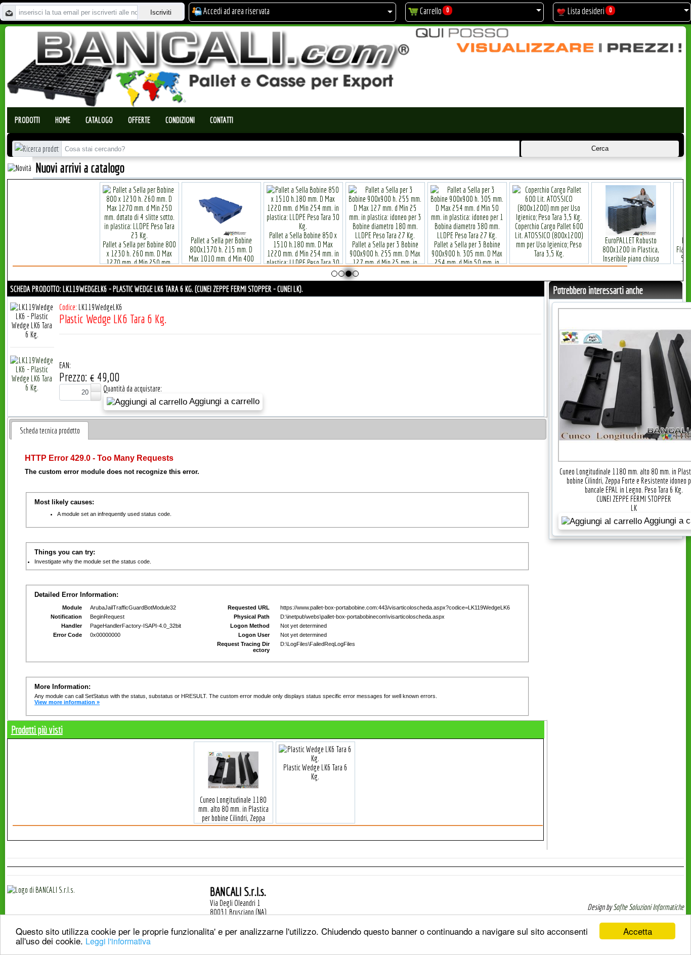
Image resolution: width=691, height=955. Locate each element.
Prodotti (27, 119)
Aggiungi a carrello (223, 401)
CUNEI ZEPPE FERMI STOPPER (633, 498)
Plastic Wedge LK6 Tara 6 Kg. (315, 772)
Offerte (139, 119)
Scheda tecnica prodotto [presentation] (50, 430)
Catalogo (99, 119)
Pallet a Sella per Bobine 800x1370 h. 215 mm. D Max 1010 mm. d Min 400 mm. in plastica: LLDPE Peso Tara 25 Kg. (166, 258)
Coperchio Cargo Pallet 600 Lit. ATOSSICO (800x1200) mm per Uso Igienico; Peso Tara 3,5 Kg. (493, 240)
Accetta (637, 931)
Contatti (221, 119)
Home (62, 119)
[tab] (50, 430)
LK (634, 507)
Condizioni (180, 119)
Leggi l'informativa (118, 941)
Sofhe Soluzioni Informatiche (648, 906)
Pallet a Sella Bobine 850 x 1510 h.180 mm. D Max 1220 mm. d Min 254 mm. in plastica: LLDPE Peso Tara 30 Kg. (247, 253)
